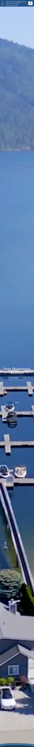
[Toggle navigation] (30, 3)
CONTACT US (17, 381)
